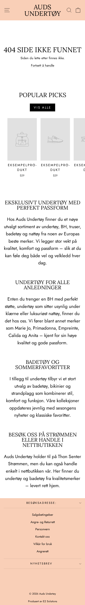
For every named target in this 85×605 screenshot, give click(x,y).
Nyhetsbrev (41, 563)
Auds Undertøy (42, 10)
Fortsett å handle (42, 65)
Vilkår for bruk (42, 544)
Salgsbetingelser (42, 514)
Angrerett (42, 551)
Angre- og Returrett (43, 522)
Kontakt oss (42, 536)
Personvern (42, 529)
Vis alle (42, 107)
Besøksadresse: (41, 503)
